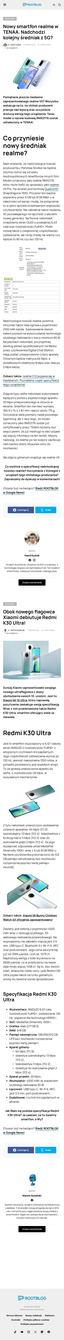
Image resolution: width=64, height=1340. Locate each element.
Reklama (49, 1315)
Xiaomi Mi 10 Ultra (15, 700)
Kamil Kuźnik (32, 555)
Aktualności (10, 19)
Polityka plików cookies (36, 1320)
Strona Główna (14, 1315)
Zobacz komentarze (32, 582)
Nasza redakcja (33, 1315)
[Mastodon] (42, 1332)
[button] (4, 5)
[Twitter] (35, 1332)
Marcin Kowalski (32, 1195)
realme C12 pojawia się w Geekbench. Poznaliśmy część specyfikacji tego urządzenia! (31, 380)
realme (54, 185)
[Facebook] (48, 1332)
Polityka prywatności (32, 1324)
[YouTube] (21, 1332)
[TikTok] (15, 1332)
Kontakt (15, 1320)
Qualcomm (51, 189)
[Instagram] (28, 1332)
